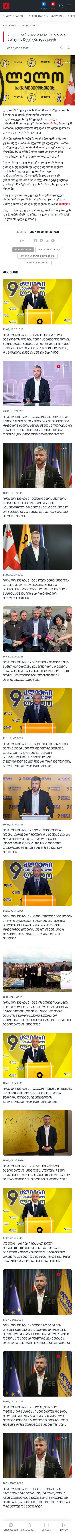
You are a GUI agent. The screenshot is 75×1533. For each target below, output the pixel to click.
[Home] (6, 6)
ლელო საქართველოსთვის (37, 256)
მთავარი (9, 25)
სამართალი (28, 25)
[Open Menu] (69, 6)
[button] (14, 16)
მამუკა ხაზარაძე (37, 263)
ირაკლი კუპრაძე (49, 250)
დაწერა (51, 123)
